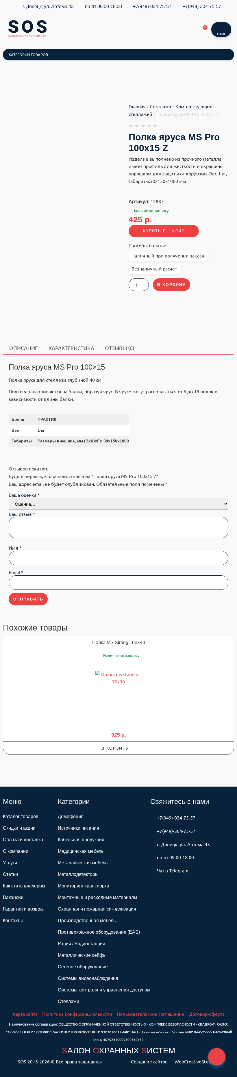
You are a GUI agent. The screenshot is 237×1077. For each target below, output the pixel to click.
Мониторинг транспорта (83, 885)
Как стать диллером (24, 885)
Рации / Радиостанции (81, 943)
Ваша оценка (24, 494)
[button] (118, 748)
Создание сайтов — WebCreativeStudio (173, 1061)
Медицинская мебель (80, 851)
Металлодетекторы (78, 874)
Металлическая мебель (83, 862)
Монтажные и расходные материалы (97, 897)
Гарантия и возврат (24, 909)
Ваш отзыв (22, 513)
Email (16, 572)
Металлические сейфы (82, 955)
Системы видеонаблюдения (88, 978)
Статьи (10, 874)
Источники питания (78, 828)
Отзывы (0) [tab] (119, 348)
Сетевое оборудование (83, 966)
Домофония (71, 816)
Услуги (10, 862)
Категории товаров (28, 54)
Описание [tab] (23, 348)
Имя (15, 547)
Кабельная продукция (81, 839)
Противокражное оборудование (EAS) (99, 932)
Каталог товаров (20, 816)
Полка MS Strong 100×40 (118, 642)
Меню (221, 33)
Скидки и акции (19, 828)
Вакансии (13, 897)
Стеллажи (160, 106)
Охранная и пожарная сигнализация (97, 909)
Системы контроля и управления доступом (104, 989)
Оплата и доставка (23, 839)
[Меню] (221, 26)
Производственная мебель (87, 920)
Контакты (13, 920)
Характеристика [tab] (71, 348)
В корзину (171, 284)
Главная (137, 106)
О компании (15, 851)
